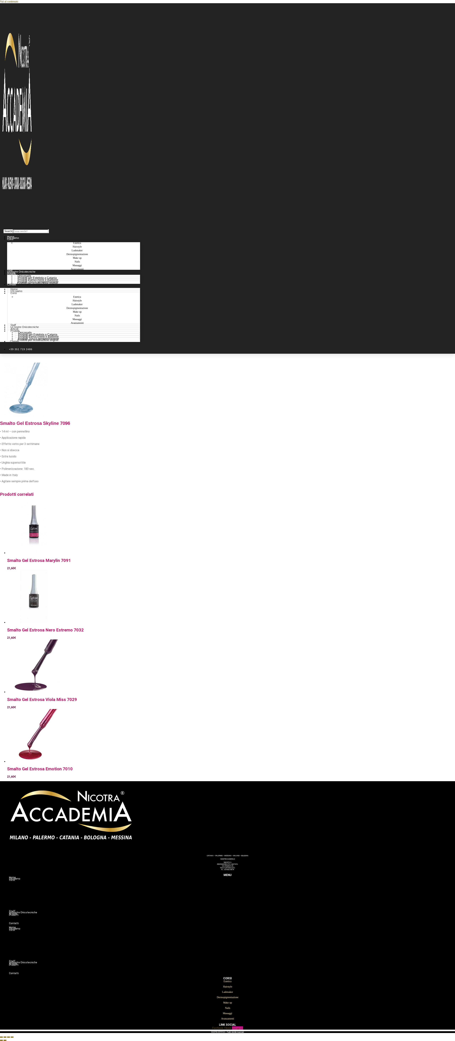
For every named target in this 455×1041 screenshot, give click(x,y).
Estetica (235, 883)
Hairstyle (235, 887)
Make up (234, 898)
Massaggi (234, 906)
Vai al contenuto (9, 1)
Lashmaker (234, 891)
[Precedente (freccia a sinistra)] (1, 1040)
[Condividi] (8, 1037)
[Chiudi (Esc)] (12, 1037)
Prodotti (11, 274)
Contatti (11, 284)
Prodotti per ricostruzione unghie (37, 283)
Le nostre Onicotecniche (24, 326)
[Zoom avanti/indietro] (1, 1037)
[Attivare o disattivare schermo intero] (5, 1037)
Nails (234, 902)
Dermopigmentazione (234, 894)
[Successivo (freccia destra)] (5, 1040)
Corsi (10, 239)
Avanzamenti (77, 269)
